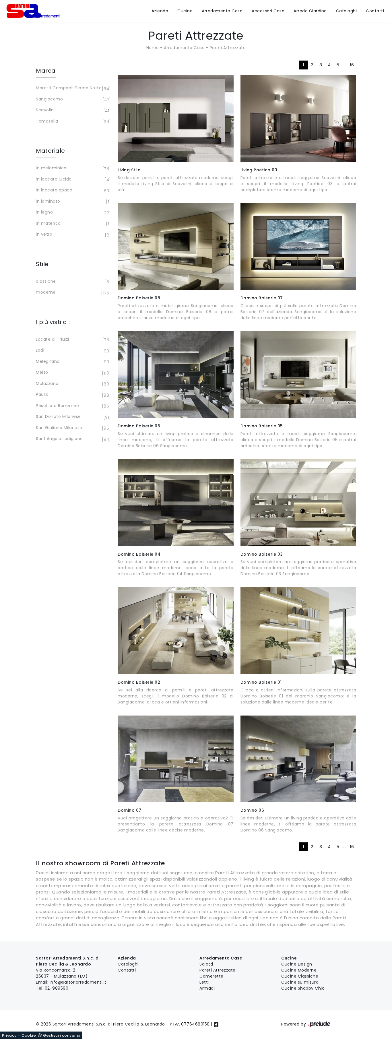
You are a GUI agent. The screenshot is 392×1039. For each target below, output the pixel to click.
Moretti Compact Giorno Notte (72, 88)
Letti (204, 982)
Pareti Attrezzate (228, 48)
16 (352, 65)
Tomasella (72, 121)
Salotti (206, 964)
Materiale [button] (50, 151)
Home (152, 48)
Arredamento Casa (222, 11)
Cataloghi (346, 11)
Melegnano (72, 361)
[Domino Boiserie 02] (176, 630)
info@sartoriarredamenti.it (78, 982)
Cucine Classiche (299, 976)
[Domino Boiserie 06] (176, 374)
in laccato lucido (72, 179)
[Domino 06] (298, 759)
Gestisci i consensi (61, 1035)
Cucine (185, 11)
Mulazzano (72, 384)
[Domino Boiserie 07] (298, 246)
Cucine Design (296, 964)
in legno (72, 212)
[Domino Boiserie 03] (298, 502)
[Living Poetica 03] (298, 118)
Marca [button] (46, 71)
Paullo (72, 394)
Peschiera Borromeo (72, 406)
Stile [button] (42, 264)
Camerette (211, 976)
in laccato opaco (72, 190)
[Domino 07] (176, 759)
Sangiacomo (72, 99)
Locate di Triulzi (72, 339)
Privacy (9, 1035)
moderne (72, 292)
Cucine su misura (300, 982)
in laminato (72, 201)
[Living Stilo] (176, 118)
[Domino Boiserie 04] (176, 502)
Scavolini (72, 110)
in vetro (72, 234)
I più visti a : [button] (53, 322)
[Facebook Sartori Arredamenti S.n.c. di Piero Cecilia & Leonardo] (216, 1024)
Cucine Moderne (299, 970)
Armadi (207, 988)
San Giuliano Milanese (72, 428)
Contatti (375, 11)
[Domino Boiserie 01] (298, 630)
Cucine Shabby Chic (303, 988)
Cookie (29, 1035)
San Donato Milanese (72, 417)
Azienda (160, 11)
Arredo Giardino (310, 11)
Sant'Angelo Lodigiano (72, 439)
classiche (72, 281)
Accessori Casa (268, 11)
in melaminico (72, 168)
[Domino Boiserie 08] (176, 246)
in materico (72, 223)
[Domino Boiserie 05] (298, 374)
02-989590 (57, 988)
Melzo (72, 372)
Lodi (72, 350)
